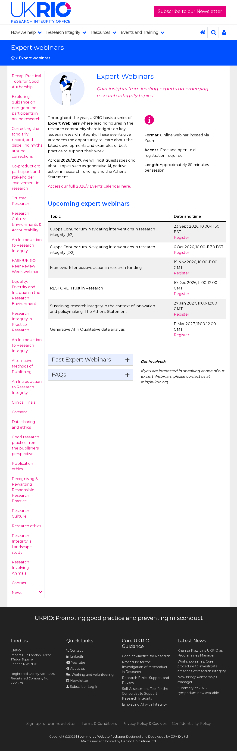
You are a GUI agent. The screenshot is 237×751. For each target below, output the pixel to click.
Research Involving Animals (20, 567)
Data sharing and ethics (23, 425)
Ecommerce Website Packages (101, 736)
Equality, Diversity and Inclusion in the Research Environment (26, 292)
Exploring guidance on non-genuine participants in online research (26, 107)
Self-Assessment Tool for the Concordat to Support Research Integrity (145, 694)
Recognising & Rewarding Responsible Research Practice (25, 490)
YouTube (77, 662)
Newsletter (78, 681)
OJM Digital (179, 736)
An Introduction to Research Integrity (27, 245)
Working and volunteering (92, 674)
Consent (19, 412)
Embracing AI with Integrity (144, 704)
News (17, 593)
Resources (101, 32)
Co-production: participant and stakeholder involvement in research (26, 177)
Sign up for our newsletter (51, 723)
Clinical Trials (23, 402)
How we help (24, 32)
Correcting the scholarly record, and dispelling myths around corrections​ (27, 142)
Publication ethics (22, 466)
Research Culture (20, 513)
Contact (19, 583)
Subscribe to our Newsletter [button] (190, 11)
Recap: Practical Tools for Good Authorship (26, 81)
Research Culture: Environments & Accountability (26, 221)
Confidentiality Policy (191, 723)
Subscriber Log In (83, 687)
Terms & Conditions (99, 723)
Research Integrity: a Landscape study (22, 544)
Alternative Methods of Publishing (22, 366)
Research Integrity (63, 32)
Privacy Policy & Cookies (144, 723)
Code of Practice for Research (146, 656)
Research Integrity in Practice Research (22, 321)
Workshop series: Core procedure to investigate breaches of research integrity (202, 666)
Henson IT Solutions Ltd (138, 741)
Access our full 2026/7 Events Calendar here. (89, 186)
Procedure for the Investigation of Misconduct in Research (144, 667)
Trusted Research (20, 201)
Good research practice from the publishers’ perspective (25, 445)
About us (77, 668)
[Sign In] (222, 32)
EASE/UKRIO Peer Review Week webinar (25, 266)
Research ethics (26, 526)
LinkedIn (76, 656)
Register (181, 237)
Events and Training (140, 32)
